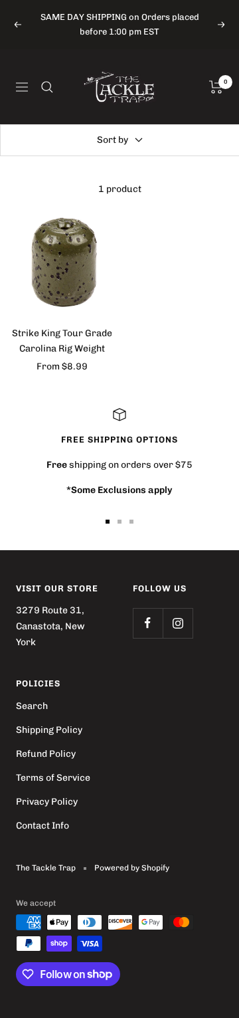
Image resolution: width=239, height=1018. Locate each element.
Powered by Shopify (131, 867)
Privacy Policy (47, 801)
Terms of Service (53, 777)
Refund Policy (46, 754)
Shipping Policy (49, 730)
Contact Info (42, 825)
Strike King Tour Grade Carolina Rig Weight (62, 341)
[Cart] (216, 87)
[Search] (47, 87)
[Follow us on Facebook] (148, 623)
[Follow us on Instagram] (178, 623)
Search (32, 706)
